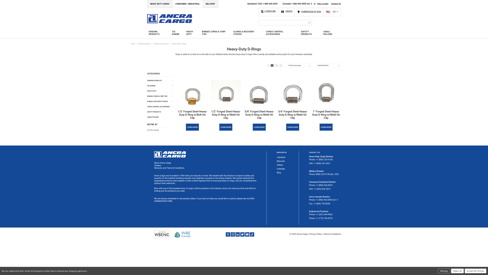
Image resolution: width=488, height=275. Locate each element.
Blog (279, 172)
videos (288, 11)
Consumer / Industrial (187, 4)
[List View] (281, 65)
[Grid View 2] (268, 65)
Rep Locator (323, 4)
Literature (281, 157)
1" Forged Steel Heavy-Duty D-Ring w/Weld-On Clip (326, 114)
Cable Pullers (153, 117)
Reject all (457, 271)
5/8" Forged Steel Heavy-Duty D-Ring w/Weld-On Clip (259, 114)
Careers (157, 165)
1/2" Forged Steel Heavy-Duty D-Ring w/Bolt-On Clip (192, 114)
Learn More (192, 127)
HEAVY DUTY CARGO (159, 4)
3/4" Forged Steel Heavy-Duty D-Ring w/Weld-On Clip (292, 114)
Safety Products (154, 112)
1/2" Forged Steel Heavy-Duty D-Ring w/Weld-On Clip (226, 114)
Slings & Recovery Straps (157, 101)
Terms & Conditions (332, 234)
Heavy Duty (151, 91)
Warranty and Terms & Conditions (169, 168)
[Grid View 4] (276, 65)
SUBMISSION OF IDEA (311, 11)
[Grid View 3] (272, 65)
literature (270, 11)
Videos (280, 165)
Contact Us (336, 4)
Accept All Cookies (475, 271)
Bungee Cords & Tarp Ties (157, 96)
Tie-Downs (151, 86)
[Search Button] (309, 22)
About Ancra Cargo (162, 163)
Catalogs (281, 169)
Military (210, 4)
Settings (444, 271)
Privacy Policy (315, 234)
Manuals (281, 161)
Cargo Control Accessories (158, 107)
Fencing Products (154, 80)
